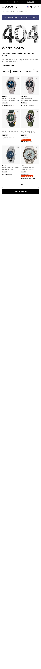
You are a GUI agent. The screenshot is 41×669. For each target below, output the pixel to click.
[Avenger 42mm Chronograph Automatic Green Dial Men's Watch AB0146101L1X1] (17, 111)
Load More (20, 185)
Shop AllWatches (20, 191)
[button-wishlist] (35, 6)
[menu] (3, 6)
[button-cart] (38, 6)
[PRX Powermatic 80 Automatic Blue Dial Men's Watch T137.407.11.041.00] (17, 147)
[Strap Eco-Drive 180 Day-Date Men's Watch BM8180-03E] (37, 111)
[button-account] (31, 6)
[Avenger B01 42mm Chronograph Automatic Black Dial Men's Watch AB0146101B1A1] (37, 78)
